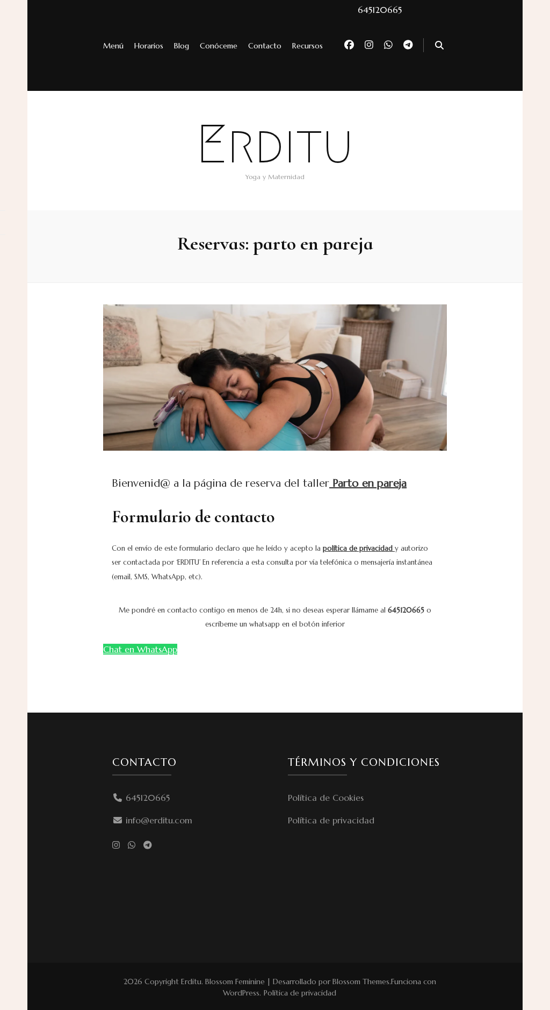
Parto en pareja (368, 483)
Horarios (148, 46)
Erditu (275, 144)
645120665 (148, 797)
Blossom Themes (360, 981)
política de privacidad (359, 548)
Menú (113, 46)
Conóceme (218, 46)
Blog (181, 46)
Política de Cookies (326, 797)
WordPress (241, 993)
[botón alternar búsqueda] (439, 45)
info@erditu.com (159, 820)
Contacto (264, 46)
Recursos (307, 46)
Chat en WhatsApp (140, 649)
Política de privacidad (331, 820)
